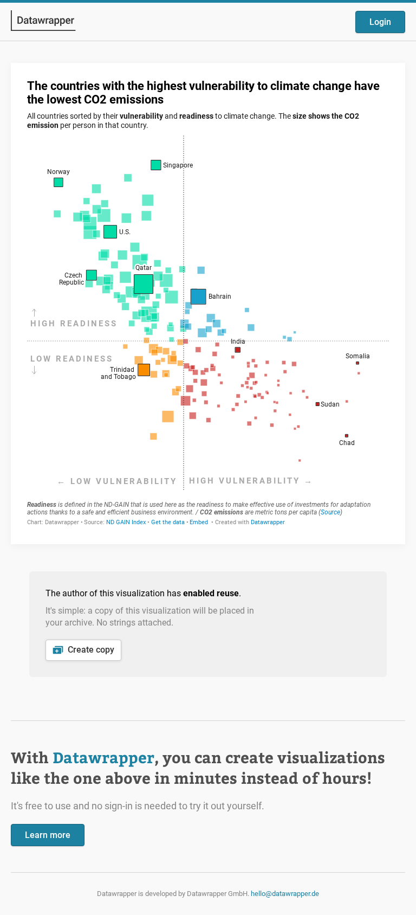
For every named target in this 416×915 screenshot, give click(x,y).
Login (380, 22)
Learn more (47, 835)
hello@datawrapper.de (285, 894)
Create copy (91, 650)
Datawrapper (103, 757)
